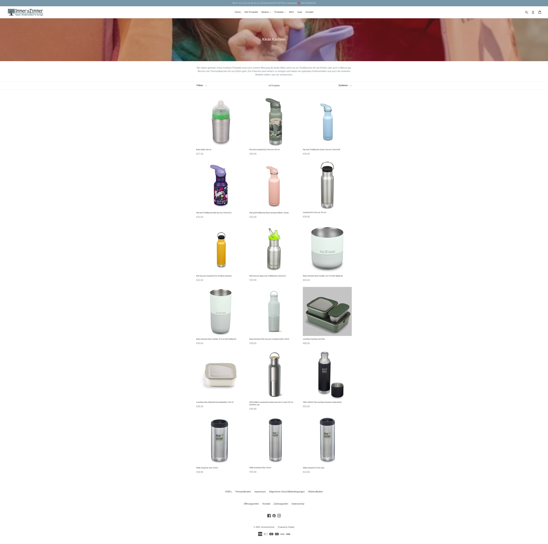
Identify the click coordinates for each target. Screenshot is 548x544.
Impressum (260, 491)
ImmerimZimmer (267, 527)
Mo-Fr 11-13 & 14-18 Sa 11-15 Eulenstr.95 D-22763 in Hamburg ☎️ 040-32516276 (274, 3)
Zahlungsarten (281, 504)
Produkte (280, 12)
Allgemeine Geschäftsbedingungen (287, 491)
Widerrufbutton (315, 491)
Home (238, 12)
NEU (291, 12)
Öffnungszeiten (251, 504)
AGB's (228, 491)
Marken (266, 12)
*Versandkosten (243, 491)
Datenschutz (298, 504)
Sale (299, 12)
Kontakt (309, 12)
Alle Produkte (251, 12)
